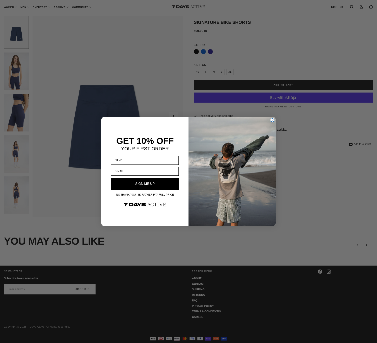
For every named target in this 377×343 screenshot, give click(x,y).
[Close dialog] (272, 120)
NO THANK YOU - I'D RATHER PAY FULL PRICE (145, 194)
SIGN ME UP (145, 184)
